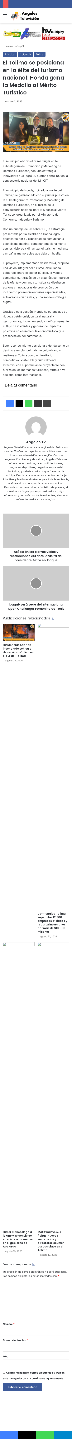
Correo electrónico (15, 1340)
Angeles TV (36, 442)
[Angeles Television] (25, 15)
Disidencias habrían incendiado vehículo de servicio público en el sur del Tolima (18, 650)
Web (5, 1356)
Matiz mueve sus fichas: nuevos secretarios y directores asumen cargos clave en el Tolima (51, 1241)
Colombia (25, 54)
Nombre (9, 1323)
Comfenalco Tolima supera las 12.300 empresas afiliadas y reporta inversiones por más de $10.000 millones (52, 923)
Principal (19, 46)
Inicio (8, 46)
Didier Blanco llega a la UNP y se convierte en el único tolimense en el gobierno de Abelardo (18, 1239)
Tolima (39, 54)
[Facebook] (10, 403)
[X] (19, 403)
